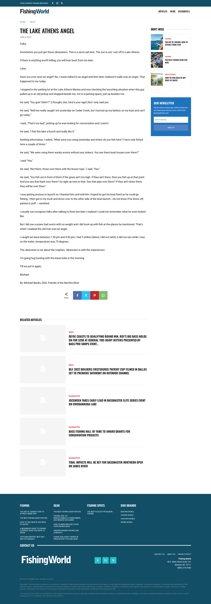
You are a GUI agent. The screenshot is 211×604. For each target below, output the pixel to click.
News (32, 22)
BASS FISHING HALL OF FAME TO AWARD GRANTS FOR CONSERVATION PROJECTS (99, 433)
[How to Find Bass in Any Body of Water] (157, 78)
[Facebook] (52, 3)
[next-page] (157, 91)
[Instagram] (57, 3)
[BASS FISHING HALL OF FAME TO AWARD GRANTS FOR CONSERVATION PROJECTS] (43, 431)
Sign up (171, 128)
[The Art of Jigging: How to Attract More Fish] (157, 42)
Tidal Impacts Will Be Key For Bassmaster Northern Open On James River (106, 464)
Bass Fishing (170, 74)
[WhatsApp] (103, 295)
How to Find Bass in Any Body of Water (175, 79)
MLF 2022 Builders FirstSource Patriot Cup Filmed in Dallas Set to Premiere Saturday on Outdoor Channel (108, 371)
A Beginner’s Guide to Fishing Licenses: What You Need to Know (33, 531)
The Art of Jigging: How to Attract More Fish (176, 43)
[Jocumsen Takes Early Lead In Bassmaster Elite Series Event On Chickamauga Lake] (43, 400)
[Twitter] (62, 3)
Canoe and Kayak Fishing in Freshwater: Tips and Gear (66, 538)
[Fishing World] (35, 11)
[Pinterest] (94, 295)
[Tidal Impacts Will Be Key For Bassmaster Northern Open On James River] (43, 462)
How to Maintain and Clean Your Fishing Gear (66, 525)
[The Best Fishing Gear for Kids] (157, 60)
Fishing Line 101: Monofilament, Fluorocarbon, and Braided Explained (67, 518)
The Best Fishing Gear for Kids (176, 61)
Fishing (168, 39)
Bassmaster (74, 396)
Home (23, 22)
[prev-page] (152, 91)
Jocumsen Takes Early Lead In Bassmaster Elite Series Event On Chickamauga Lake (107, 402)
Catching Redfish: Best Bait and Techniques (32, 538)
